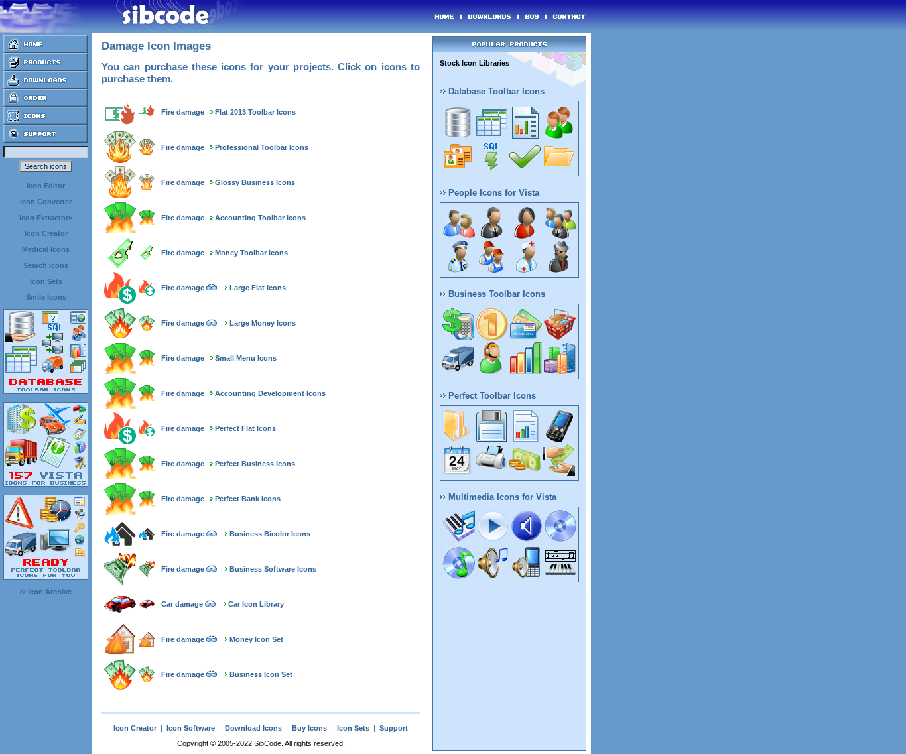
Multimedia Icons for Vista (501, 497)
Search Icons (45, 265)
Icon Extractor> (45, 217)
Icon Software (190, 728)
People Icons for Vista (492, 193)
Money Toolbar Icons (251, 253)
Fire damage (182, 112)
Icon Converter (46, 202)
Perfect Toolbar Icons (491, 396)
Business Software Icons (272, 569)
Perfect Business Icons (255, 464)
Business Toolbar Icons (495, 294)
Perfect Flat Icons (245, 428)
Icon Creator (46, 233)
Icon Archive (49, 592)
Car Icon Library (256, 604)
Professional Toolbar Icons (261, 147)
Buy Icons (309, 728)
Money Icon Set (256, 639)
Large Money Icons (262, 323)
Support (393, 728)
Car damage (182, 604)
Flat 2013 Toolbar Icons (255, 112)
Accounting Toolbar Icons (260, 217)
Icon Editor (46, 186)
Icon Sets (46, 281)
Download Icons (253, 728)
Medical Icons (46, 249)
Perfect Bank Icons (248, 499)
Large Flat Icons (257, 288)
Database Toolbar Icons (495, 91)
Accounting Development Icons (270, 393)
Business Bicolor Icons (269, 534)
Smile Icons (46, 297)
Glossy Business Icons (255, 182)
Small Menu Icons (246, 358)
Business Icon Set (260, 674)
